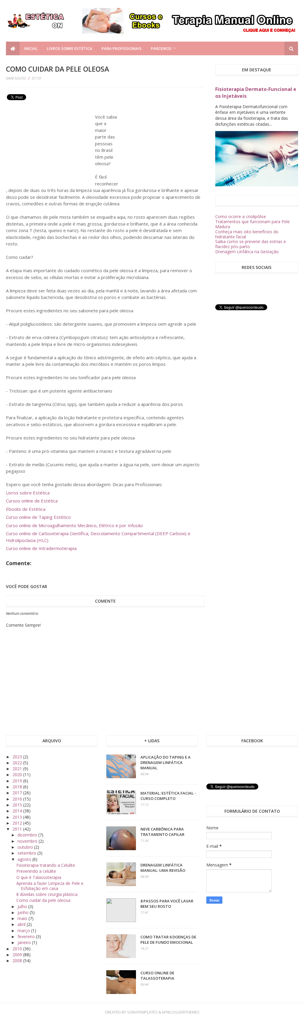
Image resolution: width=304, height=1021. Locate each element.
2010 (17, 948)
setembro (27, 853)
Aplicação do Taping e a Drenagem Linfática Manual (165, 762)
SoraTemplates (142, 1012)
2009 (17, 954)
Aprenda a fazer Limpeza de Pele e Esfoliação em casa (49, 885)
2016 (17, 799)
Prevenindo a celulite (36, 871)
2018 (17, 787)
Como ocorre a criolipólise (240, 216)
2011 (17, 829)
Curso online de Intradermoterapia (41, 548)
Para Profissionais (122, 48)
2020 (17, 774)
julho (23, 906)
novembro (28, 841)
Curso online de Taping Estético (38, 517)
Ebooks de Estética (25, 509)
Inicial (31, 48)
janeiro (25, 942)
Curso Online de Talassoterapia (157, 975)
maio (23, 918)
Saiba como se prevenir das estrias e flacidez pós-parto (250, 244)
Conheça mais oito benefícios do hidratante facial (246, 234)
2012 (17, 823)
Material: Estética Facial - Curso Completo (168, 795)
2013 (17, 817)
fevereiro (27, 936)
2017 (17, 792)
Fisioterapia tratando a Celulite (45, 865)
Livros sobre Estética (69, 48)
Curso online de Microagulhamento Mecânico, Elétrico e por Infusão (74, 525)
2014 (17, 811)
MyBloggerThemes (181, 1012)
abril (22, 924)
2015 (17, 805)
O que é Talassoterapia (38, 877)
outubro (26, 847)
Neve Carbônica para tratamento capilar (162, 831)
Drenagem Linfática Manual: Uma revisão (162, 867)
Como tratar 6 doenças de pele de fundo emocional (168, 939)
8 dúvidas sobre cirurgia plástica (46, 894)
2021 (17, 768)
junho (24, 912)
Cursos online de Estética (32, 501)
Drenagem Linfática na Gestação (247, 251)
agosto (25, 859)
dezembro (28, 835)
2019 (17, 781)
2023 (17, 757)
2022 (17, 762)
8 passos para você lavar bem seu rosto (166, 903)
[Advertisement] (50, 144)
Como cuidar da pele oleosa (43, 900)
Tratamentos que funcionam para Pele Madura (252, 224)
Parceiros (161, 48)
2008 (17, 960)
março (24, 930)
